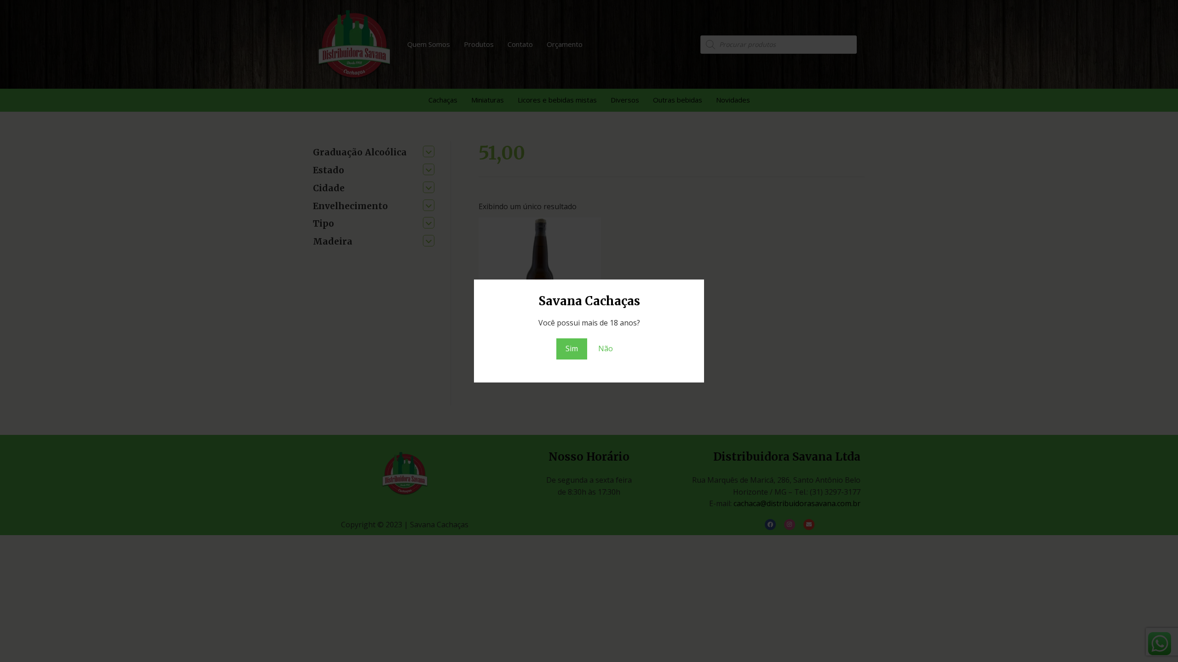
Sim (572, 348)
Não (605, 348)
